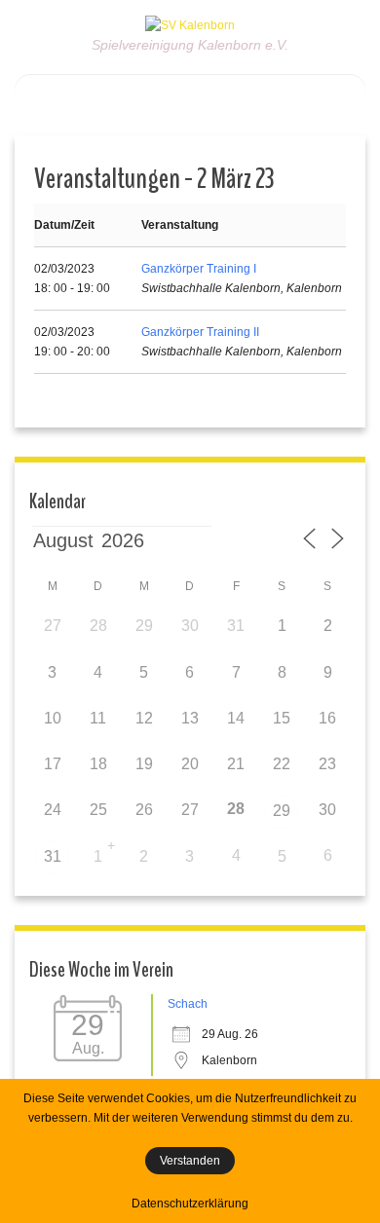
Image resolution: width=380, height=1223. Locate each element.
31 (52, 856)
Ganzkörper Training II (200, 332)
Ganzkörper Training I (198, 269)
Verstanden (190, 1160)
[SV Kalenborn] (190, 24)
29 (281, 810)
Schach (188, 1004)
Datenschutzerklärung (190, 1203)
